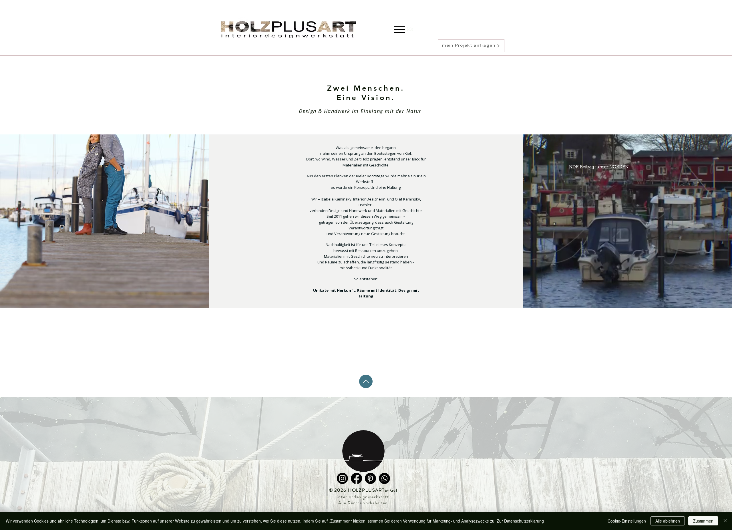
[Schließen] (725, 520)
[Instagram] (342, 478)
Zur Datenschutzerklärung (520, 521)
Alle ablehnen (667, 521)
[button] (471, 45)
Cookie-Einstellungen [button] (627, 521)
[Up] (366, 381)
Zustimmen (703, 521)
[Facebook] (356, 478)
